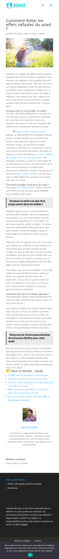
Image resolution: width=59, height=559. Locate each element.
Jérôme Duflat (16, 33)
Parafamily (13, 488)
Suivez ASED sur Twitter (17, 463)
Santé (41, 33)
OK (30, 555)
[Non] (55, 550)
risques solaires (28, 187)
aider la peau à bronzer (27, 173)
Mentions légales (22, 540)
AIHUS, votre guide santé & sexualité (24, 484)
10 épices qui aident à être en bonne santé (27, 379)
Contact (37, 540)
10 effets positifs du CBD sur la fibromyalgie (28, 375)
